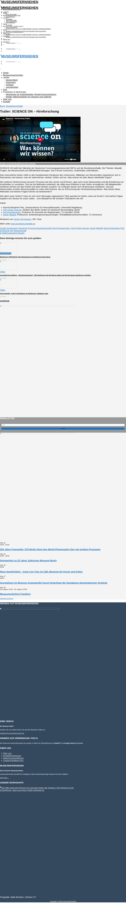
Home (5, 13)
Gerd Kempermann (12, 212)
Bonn (2, 106)
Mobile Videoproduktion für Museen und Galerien (26, 31)
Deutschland (11, 20)
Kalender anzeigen (6, 599)
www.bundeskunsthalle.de (23, 224)
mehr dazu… (4, 778)
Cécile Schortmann (9, 228)
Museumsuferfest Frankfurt (15, 594)
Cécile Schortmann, (22, 219)
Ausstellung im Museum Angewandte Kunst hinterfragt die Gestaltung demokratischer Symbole (53, 583)
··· (3, 44)
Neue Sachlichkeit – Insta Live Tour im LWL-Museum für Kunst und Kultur (41, 571)
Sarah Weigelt (9, 215)
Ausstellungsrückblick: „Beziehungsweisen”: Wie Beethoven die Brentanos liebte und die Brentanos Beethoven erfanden (45, 275)
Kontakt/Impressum (12, 756)
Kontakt (6, 42)
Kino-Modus (30, 164)
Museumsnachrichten (11, 9)
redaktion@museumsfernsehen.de (12, 733)
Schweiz (9, 25)
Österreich (10, 17)
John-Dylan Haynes (12, 210)
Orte (5, 24)
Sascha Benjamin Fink (113, 228)
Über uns (6, 39)
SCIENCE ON (6, 230)
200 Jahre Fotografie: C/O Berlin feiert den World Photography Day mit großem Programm (50, 549)
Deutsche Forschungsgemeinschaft (35, 228)
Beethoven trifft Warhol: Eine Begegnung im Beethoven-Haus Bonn (25, 257)
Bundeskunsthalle (14, 106)
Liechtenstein (11, 27)
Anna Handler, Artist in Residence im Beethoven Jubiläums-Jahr (24, 293)
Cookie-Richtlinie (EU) (13, 760)
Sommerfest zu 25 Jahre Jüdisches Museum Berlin (28, 560)
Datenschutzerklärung (13, 758)
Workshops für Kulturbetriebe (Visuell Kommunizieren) (28, 29)
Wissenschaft (20, 230)
